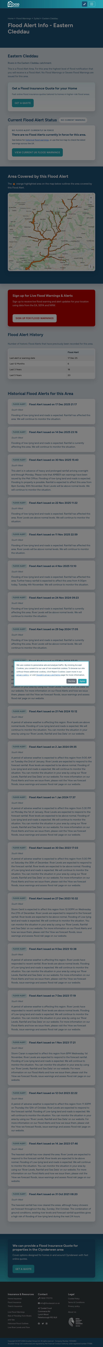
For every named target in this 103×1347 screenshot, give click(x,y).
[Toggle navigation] (91, 4)
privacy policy (22, 675)
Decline (71, 681)
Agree (82, 681)
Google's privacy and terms (48, 675)
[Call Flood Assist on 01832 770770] (84, 4)
